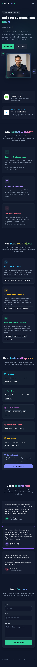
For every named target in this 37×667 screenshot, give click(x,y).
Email (6, 614)
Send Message (18, 642)
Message (7, 623)
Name (6, 604)
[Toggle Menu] (33, 3)
